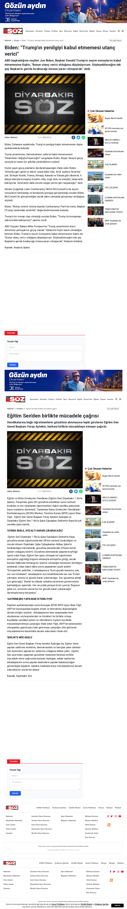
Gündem (39, 31)
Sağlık (75, 31)
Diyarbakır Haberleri (14, 820)
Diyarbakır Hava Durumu (42, 829)
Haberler (8, 40)
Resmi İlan (83, 31)
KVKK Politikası (43, 808)
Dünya (105, 31)
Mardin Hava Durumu (40, 833)
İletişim (109, 808)
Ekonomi (68, 31)
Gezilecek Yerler (91, 833)
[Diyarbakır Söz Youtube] (120, 816)
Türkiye (47, 31)
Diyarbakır (30, 31)
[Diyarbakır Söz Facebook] (108, 816)
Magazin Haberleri (68, 820)
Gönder (13, 365)
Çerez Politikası (89, 808)
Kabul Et (117, 905)
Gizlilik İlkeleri (74, 808)
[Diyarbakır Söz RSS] (108, 824)
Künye (101, 808)
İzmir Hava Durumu (39, 825)
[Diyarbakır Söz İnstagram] (116, 816)
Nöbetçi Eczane (91, 816)
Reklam (118, 808)
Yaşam (98, 31)
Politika (54, 31)
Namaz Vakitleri (91, 820)
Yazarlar (112, 31)
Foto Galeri (10, 825)
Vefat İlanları (90, 825)
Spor (61, 31)
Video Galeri (11, 829)
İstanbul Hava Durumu (41, 816)
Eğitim (92, 31)
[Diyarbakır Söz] (13, 31)
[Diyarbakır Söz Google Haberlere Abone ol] (115, 40)
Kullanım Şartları (59, 808)
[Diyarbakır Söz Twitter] (112, 816)
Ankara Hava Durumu (40, 820)
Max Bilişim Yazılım (73, 850)
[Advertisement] (45, 271)
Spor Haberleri (67, 816)
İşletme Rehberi (91, 829)
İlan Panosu (90, 837)
